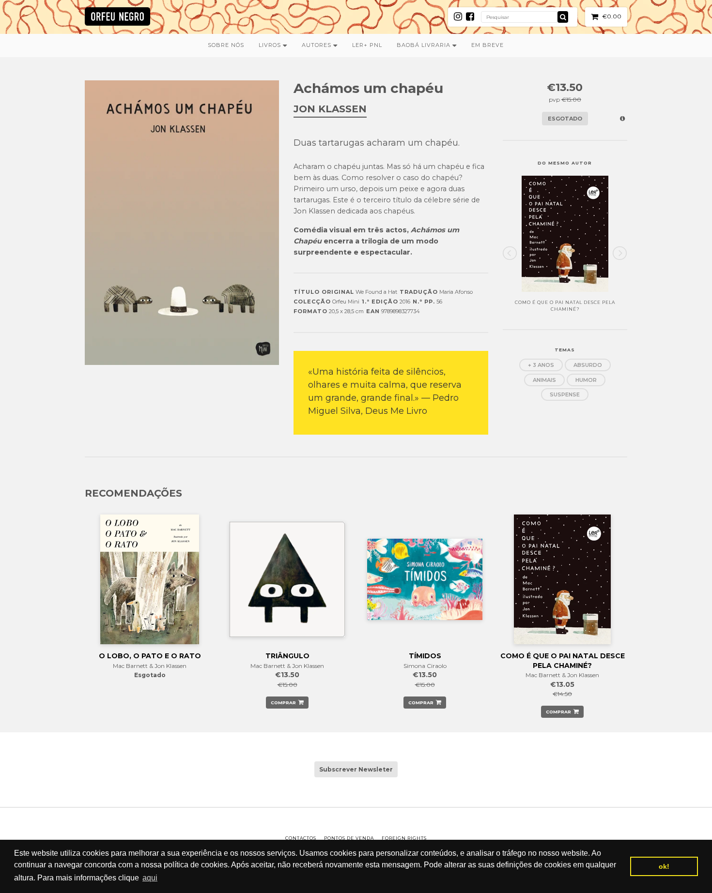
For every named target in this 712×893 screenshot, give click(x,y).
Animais (544, 380)
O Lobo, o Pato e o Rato (150, 655)
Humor (586, 380)
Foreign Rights (404, 838)
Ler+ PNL (367, 45)
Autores (317, 45)
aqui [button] (149, 878)
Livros (271, 45)
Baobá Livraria (424, 45)
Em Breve (487, 45)
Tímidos (425, 655)
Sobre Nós (226, 45)
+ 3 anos (541, 365)
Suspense (565, 394)
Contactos (300, 838)
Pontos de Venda (349, 838)
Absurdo (587, 365)
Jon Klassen (330, 109)
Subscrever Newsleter (356, 769)
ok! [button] (664, 866)
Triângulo (287, 655)
